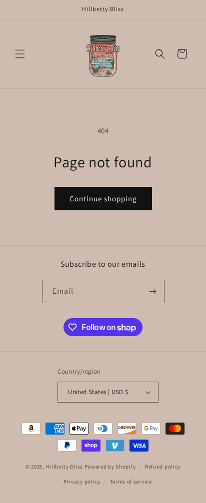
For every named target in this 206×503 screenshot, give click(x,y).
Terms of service (131, 481)
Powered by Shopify (110, 466)
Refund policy (162, 466)
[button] (20, 54)
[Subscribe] (153, 291)
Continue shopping (103, 198)
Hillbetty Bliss (64, 466)
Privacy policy (82, 481)
